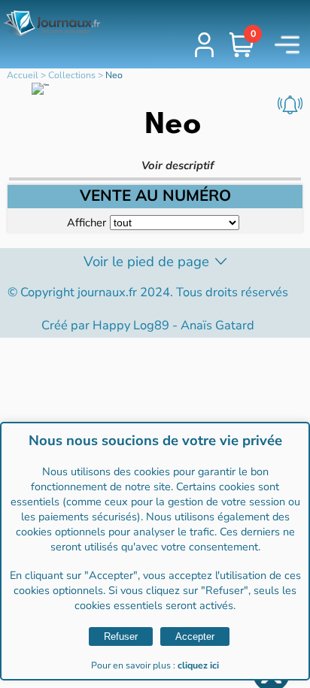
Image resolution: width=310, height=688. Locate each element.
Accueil (22, 75)
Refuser (121, 636)
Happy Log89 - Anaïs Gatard (173, 325)
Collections (72, 75)
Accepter (194, 636)
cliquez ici (198, 665)
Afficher (86, 222)
